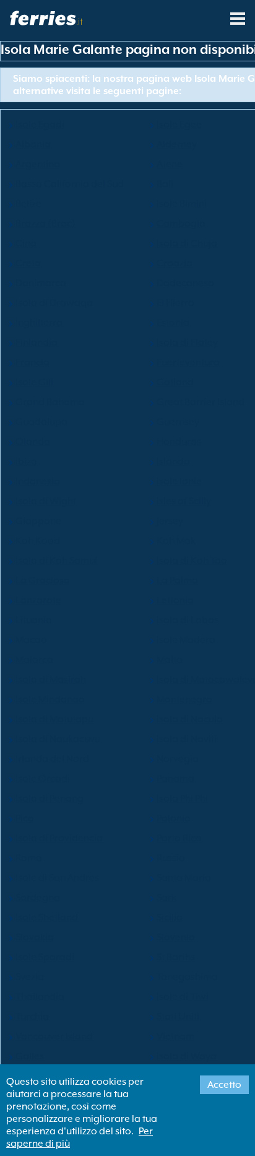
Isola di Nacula (190, 719)
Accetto (224, 1084)
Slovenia (176, 937)
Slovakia (34, 937)
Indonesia (37, 481)
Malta (170, 659)
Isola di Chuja (187, 243)
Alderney (177, 144)
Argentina (37, 164)
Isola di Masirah (50, 679)
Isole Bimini (182, 203)
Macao (31, 640)
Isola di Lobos (187, 620)
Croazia (174, 263)
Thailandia (39, 996)
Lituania (33, 620)
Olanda (32, 441)
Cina (26, 243)
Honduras (179, 441)
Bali (165, 184)
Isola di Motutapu (54, 719)
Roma (28, 858)
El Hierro (175, 303)
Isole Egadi (39, 124)
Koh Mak (176, 540)
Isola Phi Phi (182, 798)
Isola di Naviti (187, 739)
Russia (171, 858)
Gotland (175, 382)
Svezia (29, 977)
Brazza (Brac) (45, 223)
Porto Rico (179, 838)
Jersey (170, 521)
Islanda (173, 461)
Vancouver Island (54, 1036)
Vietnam (175, 1036)
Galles (29, 1056)
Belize (28, 203)
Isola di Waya (187, 1056)
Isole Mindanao (50, 699)
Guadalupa (41, 421)
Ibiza (26, 461)
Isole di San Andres (57, 877)
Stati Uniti (178, 1016)
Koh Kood (37, 540)
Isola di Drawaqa (54, 303)
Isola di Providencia (59, 838)
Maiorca (34, 659)
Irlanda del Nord (52, 758)
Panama (175, 778)
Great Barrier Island (200, 402)
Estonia (173, 322)
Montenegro (184, 699)
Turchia (32, 1016)
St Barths (176, 957)
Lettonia (175, 600)
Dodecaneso (185, 283)
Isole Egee (179, 124)
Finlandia (36, 342)
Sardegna (37, 897)
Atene (170, 164)
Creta (28, 263)
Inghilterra (39, 322)
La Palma (177, 580)
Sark (166, 897)
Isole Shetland (46, 917)
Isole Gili (34, 382)
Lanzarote (38, 600)
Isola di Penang (49, 798)
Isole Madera (186, 640)
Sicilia (170, 917)
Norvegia (178, 758)
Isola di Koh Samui (56, 560)
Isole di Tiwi (183, 996)
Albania (33, 144)
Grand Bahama (50, 402)
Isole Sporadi (44, 957)
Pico (24, 818)
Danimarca (40, 283)
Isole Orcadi (42, 778)
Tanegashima (187, 977)
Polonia (174, 818)
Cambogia (181, 223)
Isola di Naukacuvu (57, 739)
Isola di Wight (45, 501)
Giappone (38, 521)
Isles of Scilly (184, 501)
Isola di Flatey (187, 342)
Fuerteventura (188, 362)
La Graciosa (42, 580)
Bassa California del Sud (69, 184)
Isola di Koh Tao (192, 560)
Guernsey (178, 421)
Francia (32, 362)
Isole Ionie (179, 481)
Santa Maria (184, 877)
